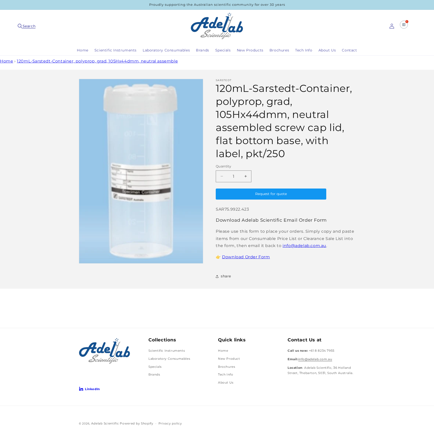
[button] (27, 26)
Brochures (226, 366)
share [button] (226, 276)
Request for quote (271, 194)
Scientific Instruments (166, 350)
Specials (155, 366)
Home (6, 61)
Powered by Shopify (136, 423)
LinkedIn (92, 389)
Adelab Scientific (105, 423)
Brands (154, 374)
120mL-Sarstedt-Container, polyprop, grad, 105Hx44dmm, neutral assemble (97, 61)
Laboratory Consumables (169, 358)
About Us (226, 382)
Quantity (223, 166)
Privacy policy (170, 423)
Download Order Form (246, 257)
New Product (229, 358)
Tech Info (225, 374)
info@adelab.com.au (304, 245)
